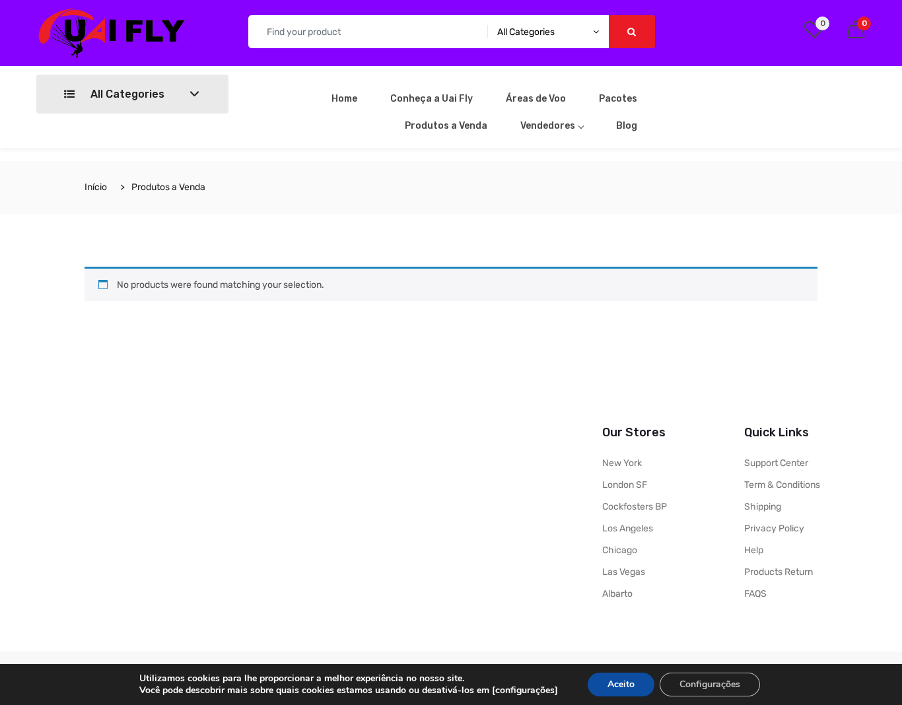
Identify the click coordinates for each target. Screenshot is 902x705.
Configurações (709, 684)
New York (622, 463)
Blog (626, 125)
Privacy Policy (774, 528)
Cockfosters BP (634, 506)
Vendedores (547, 125)
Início (96, 187)
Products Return (778, 572)
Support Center (776, 463)
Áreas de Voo (536, 98)
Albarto (617, 593)
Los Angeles (627, 528)
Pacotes (618, 98)
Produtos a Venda (446, 125)
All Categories (126, 94)
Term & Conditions (782, 484)
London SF (624, 484)
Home (344, 98)
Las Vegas (623, 572)
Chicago (619, 550)
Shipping (762, 506)
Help (753, 550)
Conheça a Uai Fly (431, 98)
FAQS (755, 593)
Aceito (621, 684)
